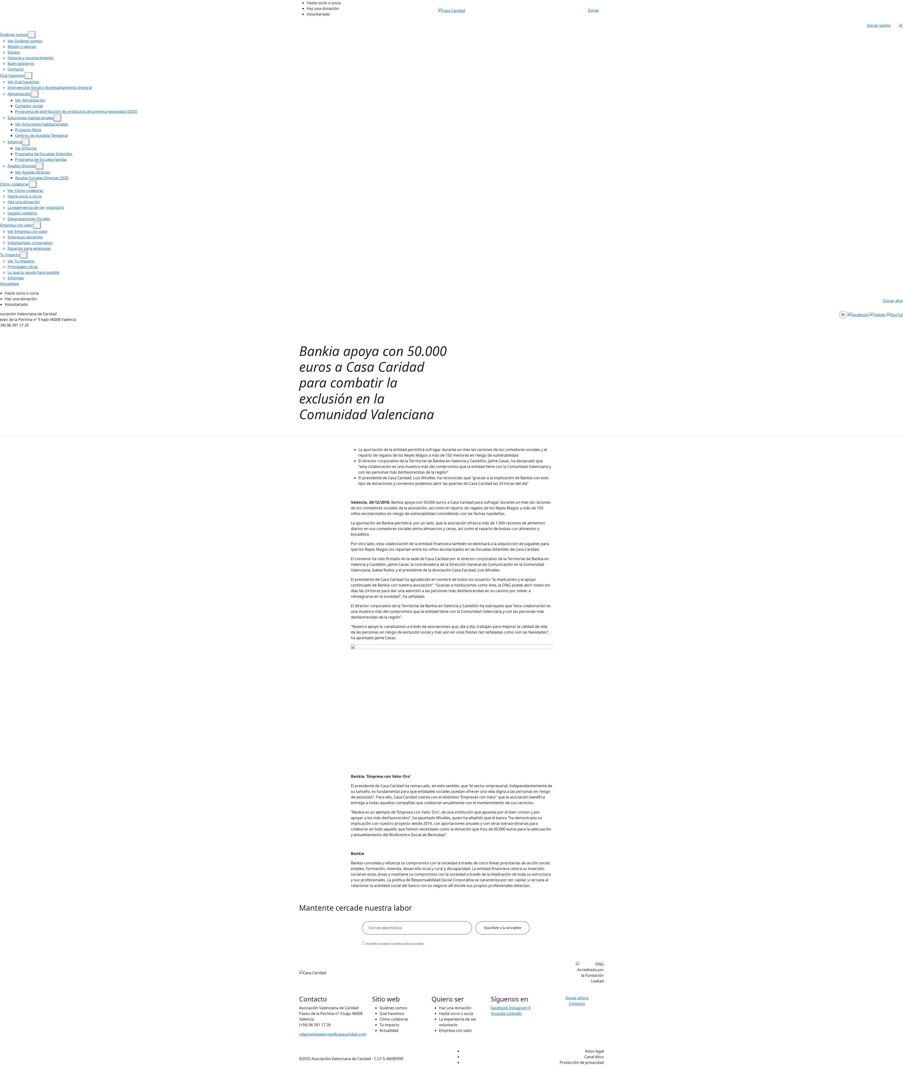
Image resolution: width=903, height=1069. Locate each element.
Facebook (500, 1007)
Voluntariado (318, 14)
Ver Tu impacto (21, 261)
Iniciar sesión (878, 25)
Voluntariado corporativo (30, 242)
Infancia (15, 141)
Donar (593, 10)
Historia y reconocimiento (31, 57)
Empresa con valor (16, 225)
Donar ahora (577, 998)
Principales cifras (23, 266)
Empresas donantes (25, 237)
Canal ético (594, 1056)
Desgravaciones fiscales (29, 218)
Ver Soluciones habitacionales (41, 124)
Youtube (499, 1013)
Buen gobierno (21, 63)
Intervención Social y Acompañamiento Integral (50, 87)
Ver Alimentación (30, 100)
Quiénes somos (14, 34)
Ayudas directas (22, 165)
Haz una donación (323, 8)
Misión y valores (22, 46)
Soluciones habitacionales (31, 117)
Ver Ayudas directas (32, 172)
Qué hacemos (12, 75)
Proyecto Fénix (28, 129)
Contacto (16, 69)
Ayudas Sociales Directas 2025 (41, 177)
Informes (16, 278)
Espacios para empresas (29, 248)
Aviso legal (594, 1051)
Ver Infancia (25, 148)
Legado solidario (22, 213)
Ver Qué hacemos (23, 81)
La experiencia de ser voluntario (36, 207)
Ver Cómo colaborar (26, 190)
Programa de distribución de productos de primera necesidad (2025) (76, 111)
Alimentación (19, 93)
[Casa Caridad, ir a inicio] (451, 10)
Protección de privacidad (582, 1062)
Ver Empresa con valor (28, 231)
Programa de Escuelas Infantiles (43, 153)
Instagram (518, 1007)
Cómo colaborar (14, 184)
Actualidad (9, 283)
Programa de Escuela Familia (40, 159)
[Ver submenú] (31, 34)
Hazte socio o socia (324, 2)
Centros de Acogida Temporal (41, 135)
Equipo (14, 52)
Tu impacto (10, 254)
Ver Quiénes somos (25, 41)
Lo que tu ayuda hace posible (33, 272)
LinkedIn (514, 1013)
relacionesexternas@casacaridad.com (332, 1034)
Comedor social (29, 105)
